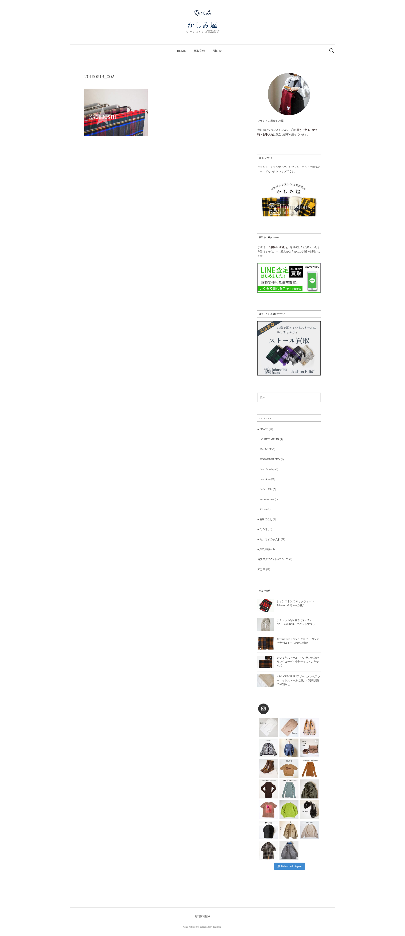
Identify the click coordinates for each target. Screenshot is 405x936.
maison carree (267, 499)
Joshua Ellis (266, 489)
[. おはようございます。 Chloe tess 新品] (309, 748)
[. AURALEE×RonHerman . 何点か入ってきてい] (309, 768)
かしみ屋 (203, 24)
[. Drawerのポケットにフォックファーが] (268, 850)
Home (181, 51)
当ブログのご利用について (273, 559)
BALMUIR (266, 449)
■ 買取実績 (263, 549)
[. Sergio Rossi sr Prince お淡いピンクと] (309, 727)
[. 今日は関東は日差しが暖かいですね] (288, 809)
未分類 (261, 569)
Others (263, 509)
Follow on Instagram (291, 866)
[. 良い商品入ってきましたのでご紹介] (309, 788)
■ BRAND (262, 429)
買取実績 (199, 51)
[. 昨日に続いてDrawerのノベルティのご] (309, 809)
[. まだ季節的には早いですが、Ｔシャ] (268, 809)
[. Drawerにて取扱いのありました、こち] (288, 768)
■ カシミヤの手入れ (268, 539)
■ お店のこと (265, 519)
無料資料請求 (202, 916)
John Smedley (267, 469)
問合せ (217, 51)
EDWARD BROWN (270, 459)
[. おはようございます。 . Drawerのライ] (288, 830)
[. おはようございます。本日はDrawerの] (268, 830)
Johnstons (265, 479)
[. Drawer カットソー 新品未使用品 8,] (268, 727)
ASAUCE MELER (269, 439)
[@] (269, 709)
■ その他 (262, 529)
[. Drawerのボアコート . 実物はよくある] (288, 850)
